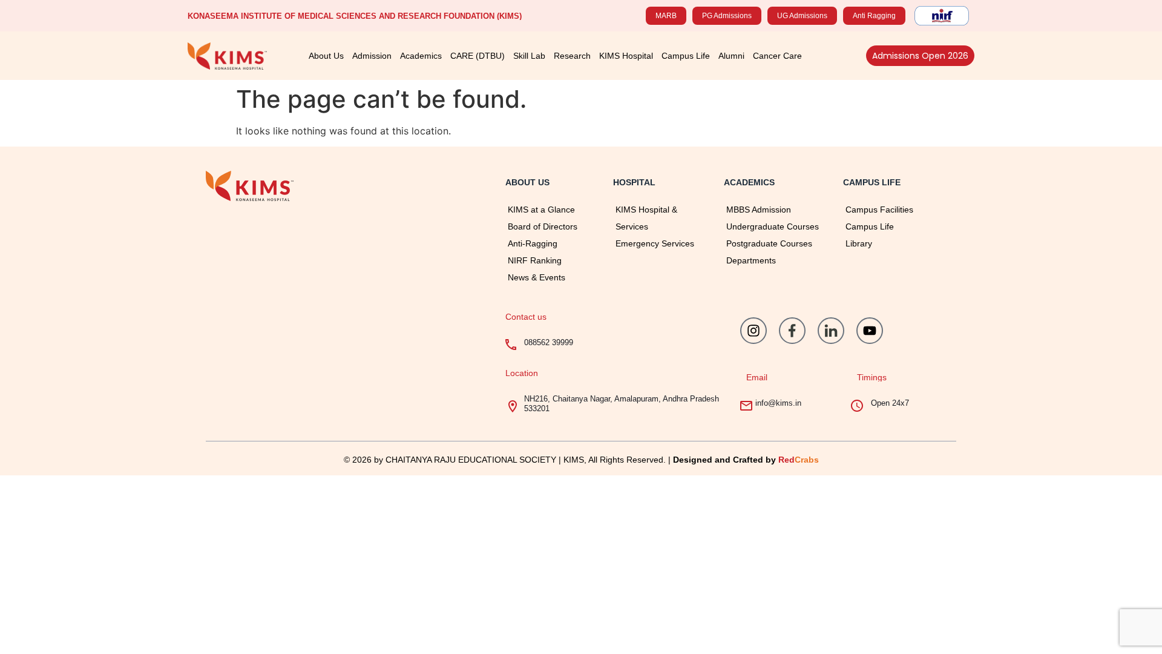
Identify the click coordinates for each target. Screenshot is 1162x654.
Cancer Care (777, 56)
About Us (326, 56)
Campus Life (685, 56)
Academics (421, 56)
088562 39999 (548, 342)
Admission (372, 56)
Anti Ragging (874, 16)
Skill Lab (529, 56)
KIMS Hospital (626, 56)
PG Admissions (727, 16)
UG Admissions (802, 16)
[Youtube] (869, 330)
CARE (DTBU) (477, 56)
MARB (666, 16)
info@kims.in (778, 403)
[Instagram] (753, 330)
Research (572, 56)
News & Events (536, 277)
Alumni (731, 56)
